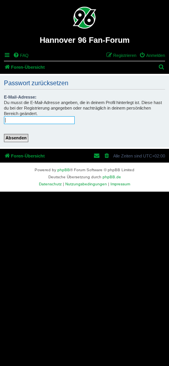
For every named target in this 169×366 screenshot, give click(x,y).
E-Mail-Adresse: (20, 97)
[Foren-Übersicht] (84, 17)
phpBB (63, 170)
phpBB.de (112, 177)
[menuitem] (21, 55)
